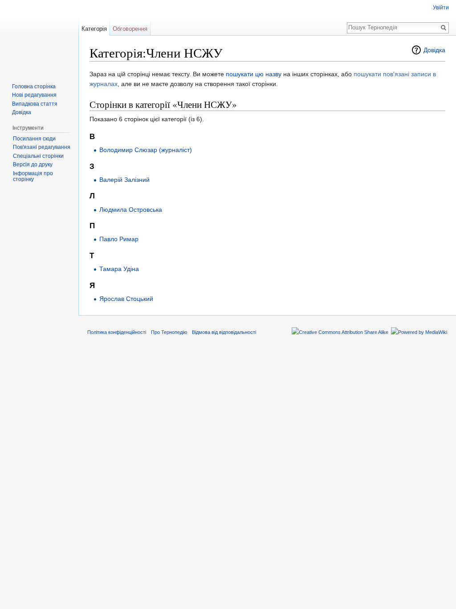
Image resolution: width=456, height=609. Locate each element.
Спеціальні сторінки (38, 156)
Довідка (434, 49)
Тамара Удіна (119, 268)
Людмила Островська (130, 209)
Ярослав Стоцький (126, 298)
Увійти (441, 7)
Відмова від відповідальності (224, 332)
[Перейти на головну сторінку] (39, 35)
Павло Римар (118, 239)
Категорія (94, 28)
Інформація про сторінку (33, 176)
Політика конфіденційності (116, 332)
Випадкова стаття (34, 104)
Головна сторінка (34, 86)
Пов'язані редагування (41, 147)
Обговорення (130, 28)
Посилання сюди (34, 139)
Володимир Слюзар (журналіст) (145, 149)
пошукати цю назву (253, 74)
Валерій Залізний (124, 179)
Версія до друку (33, 164)
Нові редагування (34, 95)
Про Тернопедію (169, 332)
